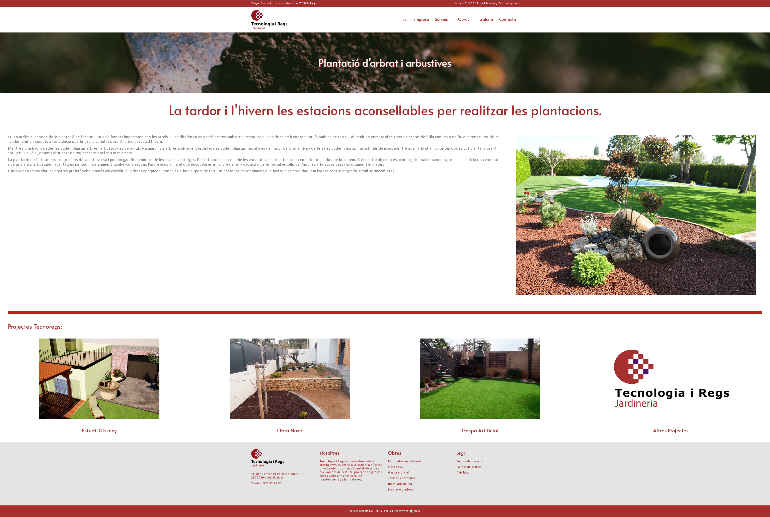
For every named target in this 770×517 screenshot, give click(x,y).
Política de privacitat (470, 461)
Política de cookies (468, 467)
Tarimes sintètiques (401, 478)
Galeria (486, 19)
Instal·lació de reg (400, 484)
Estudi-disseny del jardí (404, 461)
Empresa (421, 19)
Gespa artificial (398, 473)
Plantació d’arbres (400, 490)
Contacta (507, 19)
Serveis (441, 19)
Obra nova (395, 467)
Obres (463, 19)
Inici (403, 19)
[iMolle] (415, 511)
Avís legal (462, 473)
